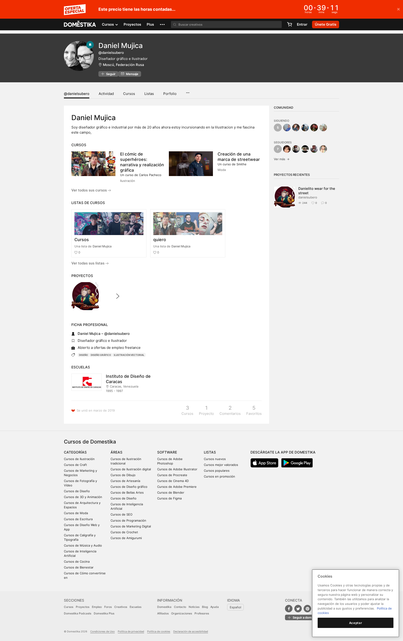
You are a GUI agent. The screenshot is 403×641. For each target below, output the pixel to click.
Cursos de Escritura (78, 519)
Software (167, 452)
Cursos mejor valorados (221, 465)
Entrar (302, 24)
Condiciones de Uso (102, 631)
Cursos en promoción (219, 476)
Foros (108, 607)
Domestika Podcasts (77, 613)
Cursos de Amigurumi (126, 538)
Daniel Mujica (102, 246)
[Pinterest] (307, 608)
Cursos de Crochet (124, 532)
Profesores (202, 613)
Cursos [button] (108, 24)
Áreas (116, 452)
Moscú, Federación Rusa (123, 64)
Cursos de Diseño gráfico (129, 487)
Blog (205, 607)
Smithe (241, 164)
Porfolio (170, 93)
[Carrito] (289, 24)
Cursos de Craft (75, 465)
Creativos (120, 607)
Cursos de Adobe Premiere (177, 487)
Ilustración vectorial (129, 354)
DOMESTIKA (80, 24)
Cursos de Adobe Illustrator (177, 469)
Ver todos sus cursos (89, 190)
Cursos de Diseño (77, 491)
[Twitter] (298, 608)
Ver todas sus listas (88, 263)
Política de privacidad (131, 631)
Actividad (106, 93)
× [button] (398, 8)
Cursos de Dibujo (123, 475)
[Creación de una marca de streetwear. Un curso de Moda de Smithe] (191, 163)
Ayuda (214, 607)
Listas (149, 93)
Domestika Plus (104, 613)
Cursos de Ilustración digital (131, 469)
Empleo (97, 607)
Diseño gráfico (101, 354)
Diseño (83, 354)
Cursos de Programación (128, 520)
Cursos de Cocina (77, 561)
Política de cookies (158, 631)
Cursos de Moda (76, 513)
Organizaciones (181, 613)
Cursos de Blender (170, 492)
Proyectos (132, 24)
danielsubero (307, 197)
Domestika (164, 607)
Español (235, 607)
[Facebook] (288, 608)
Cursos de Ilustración (79, 459)
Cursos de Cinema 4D (173, 481)
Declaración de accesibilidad (190, 631)
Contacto (180, 607)
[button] (162, 24)
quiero (159, 239)
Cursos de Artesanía (125, 481)
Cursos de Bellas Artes (127, 492)
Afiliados (163, 613)
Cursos (129, 93)
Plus (150, 24)
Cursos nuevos (215, 459)
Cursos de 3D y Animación (83, 497)
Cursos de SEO (121, 514)
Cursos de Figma (169, 498)
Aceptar (355, 623)
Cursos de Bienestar (79, 567)
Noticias (194, 607)
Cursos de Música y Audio (83, 545)
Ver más (281, 159)
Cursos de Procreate (172, 475)
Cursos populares (216, 470)
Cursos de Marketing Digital (131, 526)
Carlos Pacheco (150, 175)
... (187, 91)
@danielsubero (76, 93)
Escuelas (135, 607)
